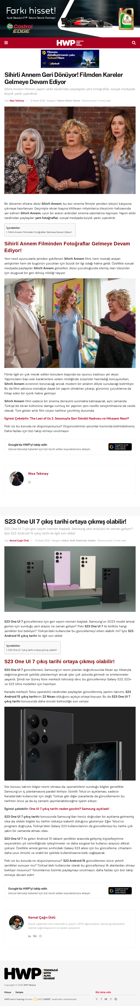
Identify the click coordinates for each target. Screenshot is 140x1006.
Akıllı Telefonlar (78, 540)
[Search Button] (134, 42)
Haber (60, 100)
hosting (20, 999)
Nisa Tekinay (17, 100)
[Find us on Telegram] (115, 999)
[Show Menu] (6, 42)
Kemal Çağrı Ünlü (19, 540)
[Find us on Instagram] (111, 999)
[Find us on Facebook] (101, 999)
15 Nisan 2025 (37, 100)
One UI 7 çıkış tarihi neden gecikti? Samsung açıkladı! (69, 809)
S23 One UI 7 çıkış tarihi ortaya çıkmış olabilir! (32, 650)
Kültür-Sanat (72, 100)
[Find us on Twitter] (97, 999)
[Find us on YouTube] (106, 999)
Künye (7, 992)
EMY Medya (30, 985)
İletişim (19, 992)
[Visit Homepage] (70, 43)
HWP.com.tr (10, 999)
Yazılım (92, 540)
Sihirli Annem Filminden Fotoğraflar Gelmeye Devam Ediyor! (40, 232)
